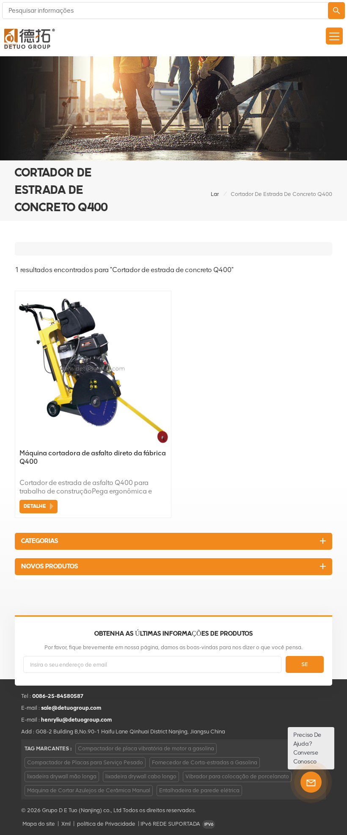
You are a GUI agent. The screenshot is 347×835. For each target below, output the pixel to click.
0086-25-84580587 (58, 696)
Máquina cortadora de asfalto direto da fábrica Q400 (92, 457)
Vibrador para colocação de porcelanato (237, 776)
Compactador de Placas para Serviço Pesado (85, 762)
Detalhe (35, 506)
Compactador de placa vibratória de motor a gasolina (146, 748)
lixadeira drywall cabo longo (140, 776)
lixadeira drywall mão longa (61, 776)
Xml (66, 824)
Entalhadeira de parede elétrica (199, 790)
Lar (215, 194)
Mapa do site (38, 824)
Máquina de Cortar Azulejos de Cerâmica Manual (88, 790)
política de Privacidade (106, 824)
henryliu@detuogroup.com (76, 720)
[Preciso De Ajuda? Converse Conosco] (311, 782)
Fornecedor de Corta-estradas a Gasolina (204, 762)
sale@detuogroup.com (71, 708)
